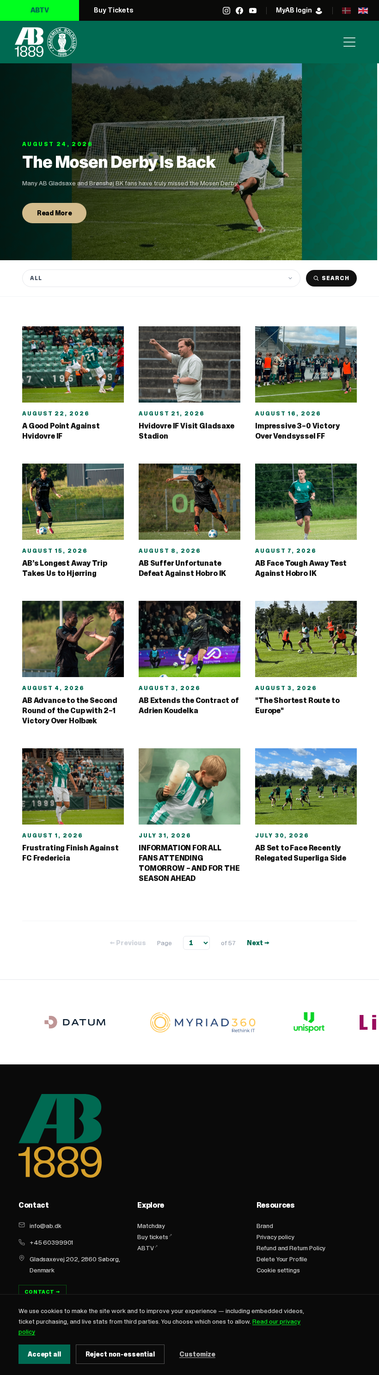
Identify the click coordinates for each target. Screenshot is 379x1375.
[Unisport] (308, 1022)
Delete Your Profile (282, 1259)
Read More (54, 213)
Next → (258, 943)
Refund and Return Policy (291, 1248)
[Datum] (75, 1022)
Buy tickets (152, 1237)
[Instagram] (226, 10)
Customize (197, 1354)
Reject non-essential (120, 1354)
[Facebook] (239, 10)
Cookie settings (278, 1270)
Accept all (44, 1354)
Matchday (151, 1226)
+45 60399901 (51, 1242)
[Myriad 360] (203, 1022)
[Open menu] (349, 42)
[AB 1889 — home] (46, 42)
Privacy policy (275, 1237)
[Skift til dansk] (346, 10)
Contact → (42, 1292)
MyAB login (294, 10)
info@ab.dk (45, 1226)
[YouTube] (253, 10)
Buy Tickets (114, 10)
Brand (265, 1226)
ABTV (40, 10)
